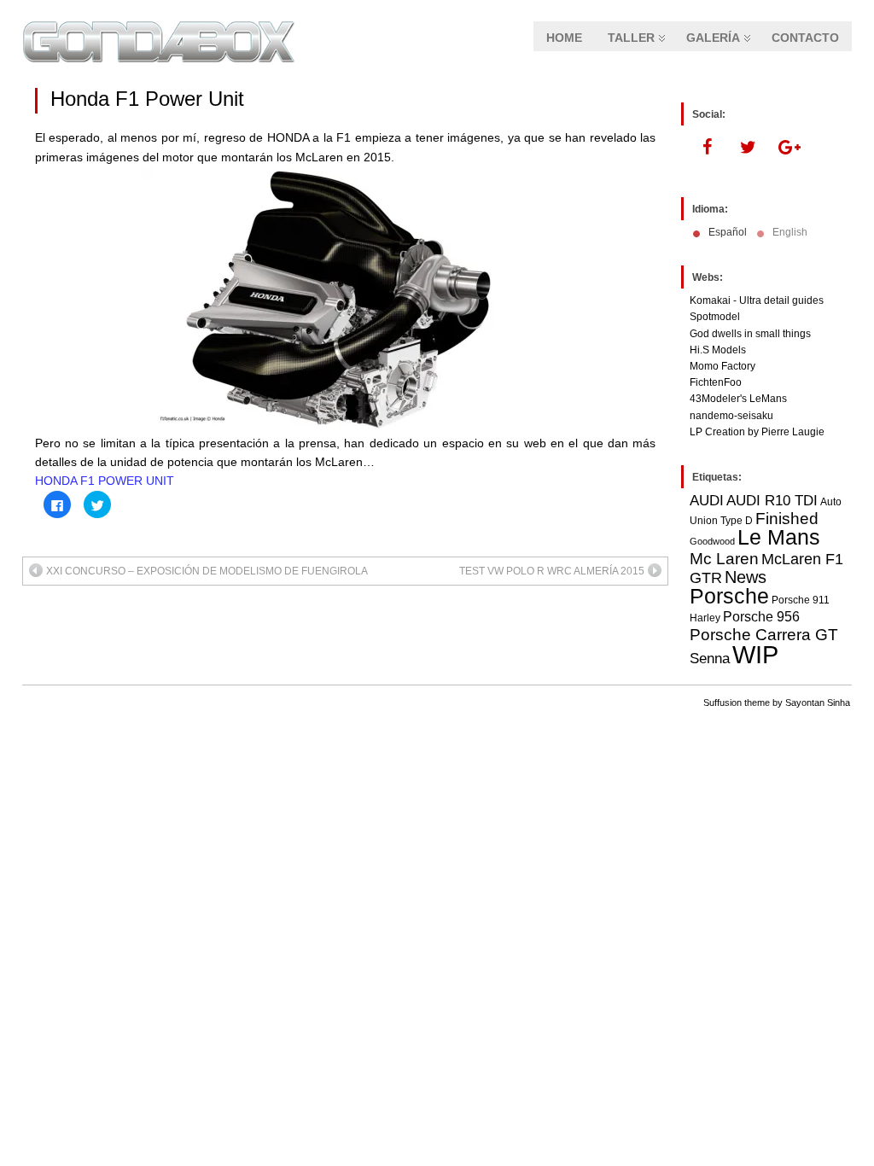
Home (564, 37)
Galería (713, 37)
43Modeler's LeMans (738, 399)
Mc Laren (724, 558)
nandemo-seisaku (731, 416)
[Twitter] (748, 148)
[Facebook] (707, 148)
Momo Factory (722, 366)
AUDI (707, 500)
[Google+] (789, 148)
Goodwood (712, 541)
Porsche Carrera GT (764, 635)
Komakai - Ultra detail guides (757, 300)
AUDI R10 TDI (772, 500)
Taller (631, 37)
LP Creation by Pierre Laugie (757, 432)
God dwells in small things (750, 334)
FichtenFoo (716, 382)
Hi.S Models (718, 350)
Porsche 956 (761, 616)
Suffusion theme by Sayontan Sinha (776, 702)
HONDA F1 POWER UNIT (104, 480)
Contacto (805, 37)
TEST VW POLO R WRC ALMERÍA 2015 (551, 571)
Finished (787, 519)
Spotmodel (715, 317)
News (745, 577)
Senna (710, 658)
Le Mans (778, 537)
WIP (755, 654)
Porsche (729, 596)
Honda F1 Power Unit (147, 98)
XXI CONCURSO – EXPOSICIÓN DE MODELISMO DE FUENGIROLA (207, 571)
